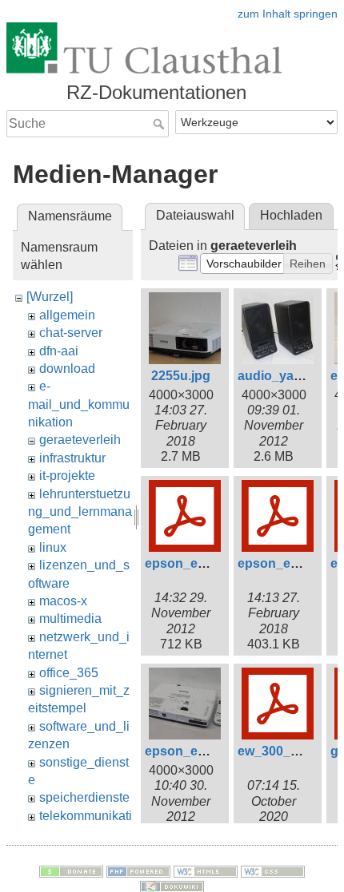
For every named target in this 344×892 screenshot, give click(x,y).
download (67, 368)
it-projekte (67, 475)
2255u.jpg (180, 376)
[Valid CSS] (273, 870)
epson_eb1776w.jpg (205, 751)
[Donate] (71, 870)
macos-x (63, 601)
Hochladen (291, 215)
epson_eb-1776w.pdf (207, 563)
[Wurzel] (49, 296)
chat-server (70, 332)
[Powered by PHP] (138, 870)
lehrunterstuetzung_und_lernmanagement (80, 512)
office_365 (68, 673)
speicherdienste (84, 797)
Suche (160, 123)
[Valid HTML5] (206, 870)
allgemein (67, 315)
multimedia (70, 618)
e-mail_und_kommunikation (79, 404)
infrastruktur (72, 458)
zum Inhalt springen (288, 13)
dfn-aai (58, 351)
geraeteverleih (80, 439)
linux (52, 547)
